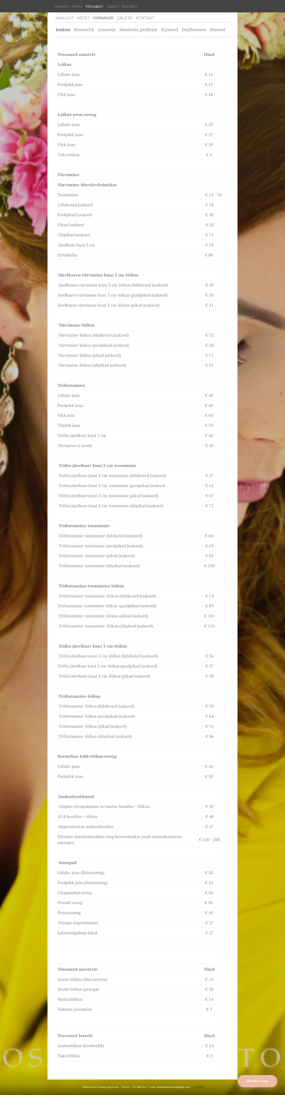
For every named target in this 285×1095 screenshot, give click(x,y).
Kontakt (129, 6)
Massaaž (217, 29)
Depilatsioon (194, 29)
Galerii (112, 6)
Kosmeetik (84, 29)
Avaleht (61, 6)
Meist (77, 6)
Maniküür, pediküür (138, 29)
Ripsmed (169, 29)
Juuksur (63, 29)
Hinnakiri (94, 6)
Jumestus (107, 29)
